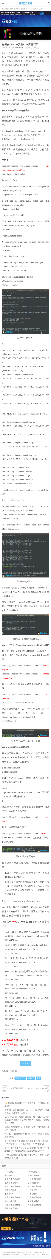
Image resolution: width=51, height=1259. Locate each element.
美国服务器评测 (11, 1208)
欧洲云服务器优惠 (12, 1197)
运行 (38, 1078)
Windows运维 (10, 1175)
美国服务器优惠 (34, 1205)
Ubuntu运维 (32, 1172)
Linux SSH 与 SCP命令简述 (38, 1089)
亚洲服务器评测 (11, 1183)
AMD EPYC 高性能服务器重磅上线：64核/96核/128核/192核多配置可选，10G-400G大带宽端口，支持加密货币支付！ (26, 1120)
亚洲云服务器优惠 (12, 1179)
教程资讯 (24, 9)
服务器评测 (25, 3)
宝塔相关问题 (10, 1190)
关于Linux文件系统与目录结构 (13, 1089)
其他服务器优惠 (34, 1186)
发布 (18, 1078)
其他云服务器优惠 (12, 1186)
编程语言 (31, 1078)
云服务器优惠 (33, 1175)
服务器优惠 (32, 1190)
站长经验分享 (10, 1201)
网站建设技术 (33, 1201)
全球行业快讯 (33, 1183)
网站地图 (45, 1254)
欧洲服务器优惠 (34, 1197)
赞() (27, 1063)
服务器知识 (9, 1194)
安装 (23, 1078)
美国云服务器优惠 (12, 1205)
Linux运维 (33, 9)
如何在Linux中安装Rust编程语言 (20, 44)
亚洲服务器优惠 (34, 1179)
